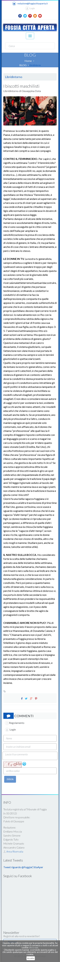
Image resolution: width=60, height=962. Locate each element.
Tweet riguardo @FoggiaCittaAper (23, 867)
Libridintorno (35, 65)
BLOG (22, 65)
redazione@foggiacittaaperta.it (32, 3)
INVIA (10, 779)
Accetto (30, 958)
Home (28, 60)
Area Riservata (14, 851)
